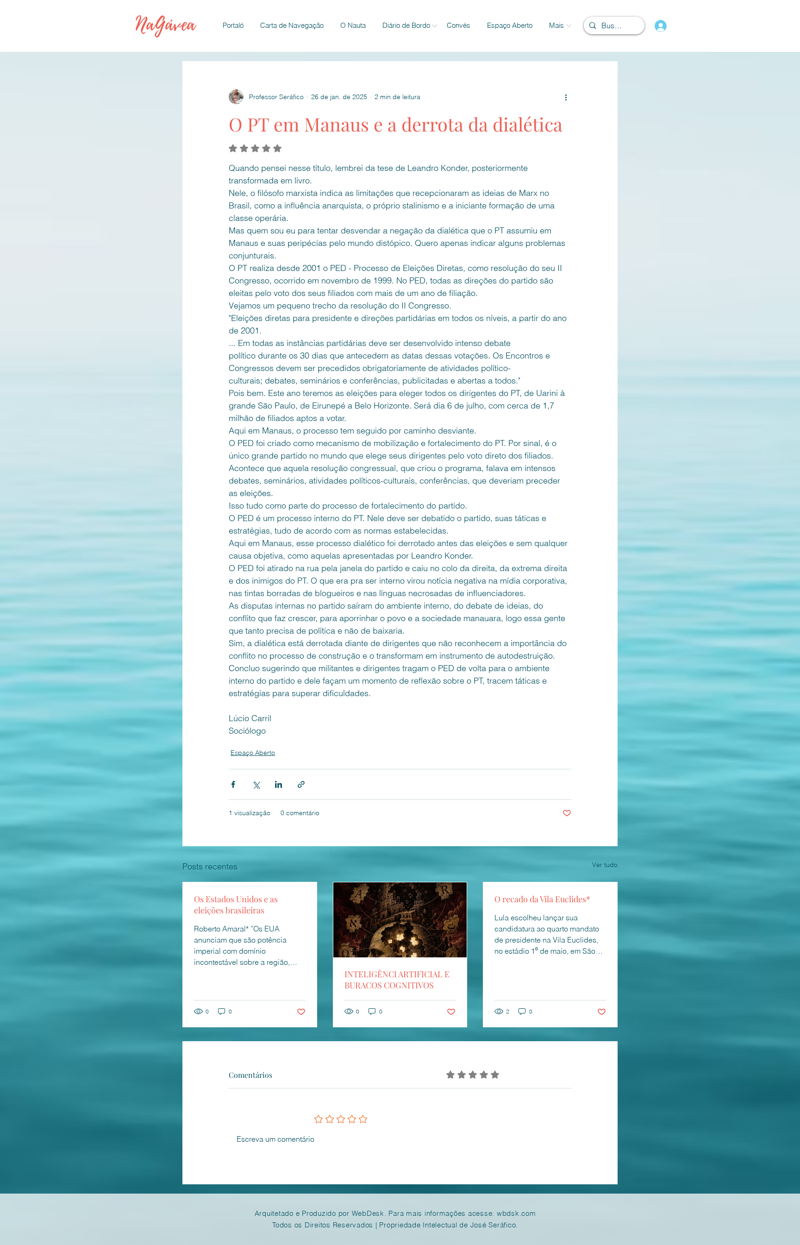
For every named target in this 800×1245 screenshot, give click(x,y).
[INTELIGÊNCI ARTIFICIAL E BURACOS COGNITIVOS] (400, 919)
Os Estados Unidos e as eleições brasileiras (236, 904)
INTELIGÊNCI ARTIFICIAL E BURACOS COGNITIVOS (397, 979)
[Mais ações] (565, 96)
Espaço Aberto (253, 752)
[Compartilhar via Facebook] (233, 784)
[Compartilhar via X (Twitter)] (255, 784)
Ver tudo (605, 865)
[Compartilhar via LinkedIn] (278, 784)
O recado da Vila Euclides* (542, 899)
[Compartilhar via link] (301, 784)
